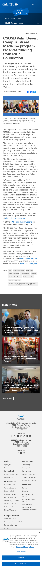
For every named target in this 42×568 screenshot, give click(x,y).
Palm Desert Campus (18, 270)
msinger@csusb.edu (28, 259)
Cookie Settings (21, 551)
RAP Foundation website (21, 222)
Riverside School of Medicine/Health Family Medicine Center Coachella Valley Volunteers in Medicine (22, 284)
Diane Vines (29, 270)
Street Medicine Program (15, 277)
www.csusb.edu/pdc (28, 264)
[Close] (39, 532)
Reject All (21, 558)
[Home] (10, 4)
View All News (7, 398)
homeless (33, 273)
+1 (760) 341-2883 (21, 446)
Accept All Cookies (21, 564)
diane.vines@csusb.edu (15, 218)
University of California (14, 280)
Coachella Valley (25, 273)
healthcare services (28, 277)
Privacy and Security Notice (25, 547)
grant (10, 270)
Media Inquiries (30, 33)
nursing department (14, 273)
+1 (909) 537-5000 (21, 429)
